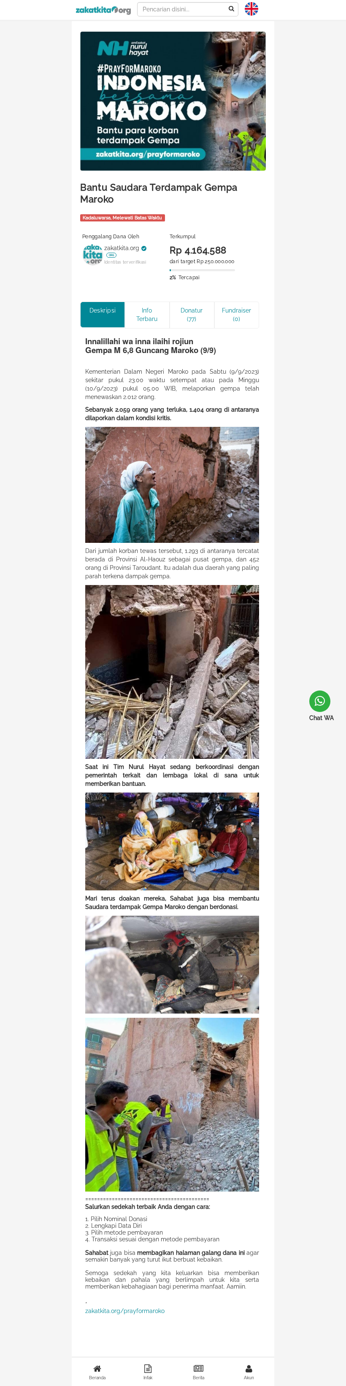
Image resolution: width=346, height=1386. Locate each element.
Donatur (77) (192, 314)
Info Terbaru (146, 314)
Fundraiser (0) (236, 314)
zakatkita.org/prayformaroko (125, 1311)
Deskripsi (102, 310)
